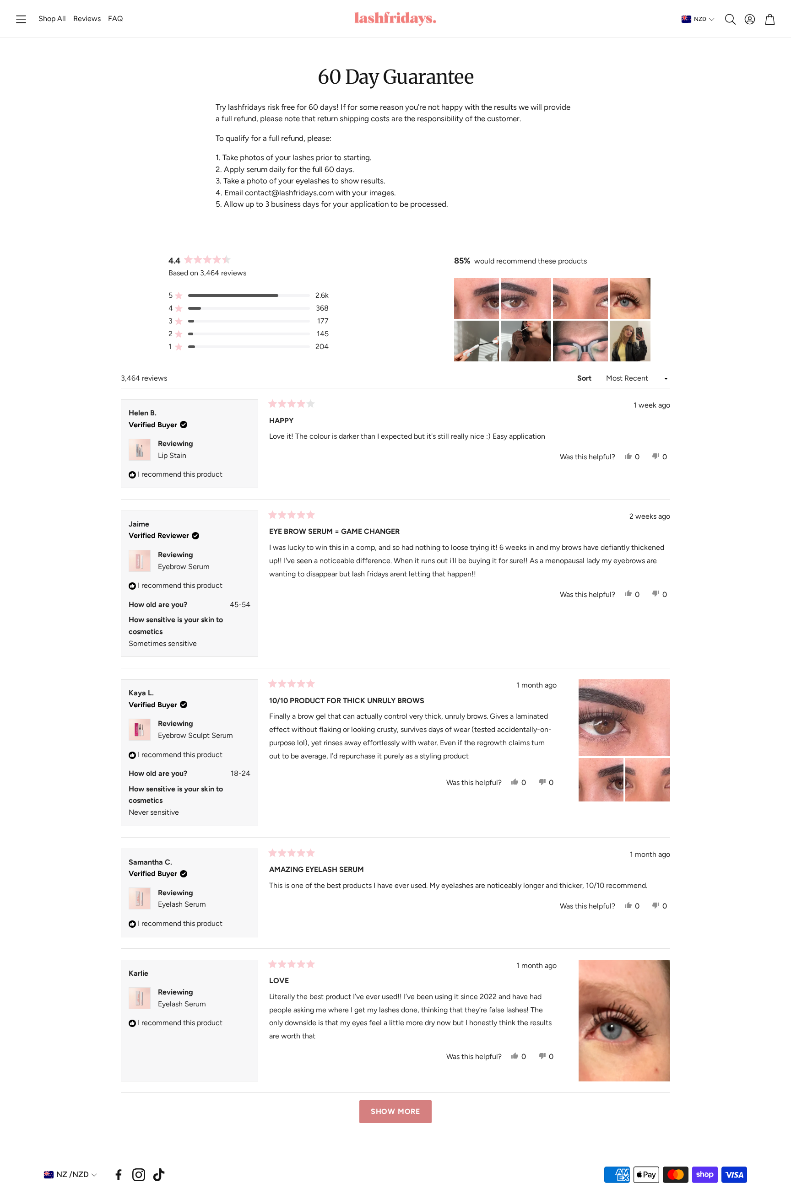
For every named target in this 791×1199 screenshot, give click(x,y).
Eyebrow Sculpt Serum (195, 735)
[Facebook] (118, 1174)
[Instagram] (138, 1174)
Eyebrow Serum (184, 566)
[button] (21, 19)
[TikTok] (158, 1174)
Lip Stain (172, 455)
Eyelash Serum (182, 904)
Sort (585, 378)
